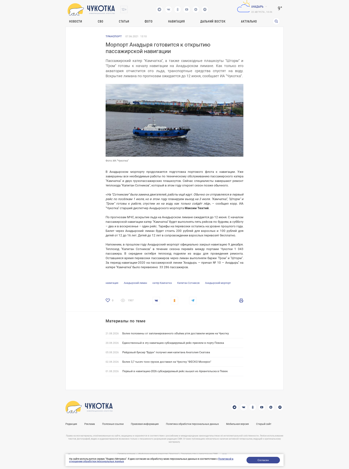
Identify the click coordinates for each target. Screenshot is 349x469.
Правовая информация (145, 424)
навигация (112, 282)
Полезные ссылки (113, 424)
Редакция (71, 424)
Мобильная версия (237, 424)
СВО (100, 21)
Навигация (176, 21)
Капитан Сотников (188, 282)
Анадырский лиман (135, 282)
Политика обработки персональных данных (192, 424)
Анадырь (257, 6)
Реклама (89, 424)
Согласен (263, 460)
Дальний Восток (213, 21)
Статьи (124, 21)
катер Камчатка (162, 282)
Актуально (249, 21)
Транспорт (114, 36)
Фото (149, 21)
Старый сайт (263, 424)
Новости (75, 21)
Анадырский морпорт (218, 282)
